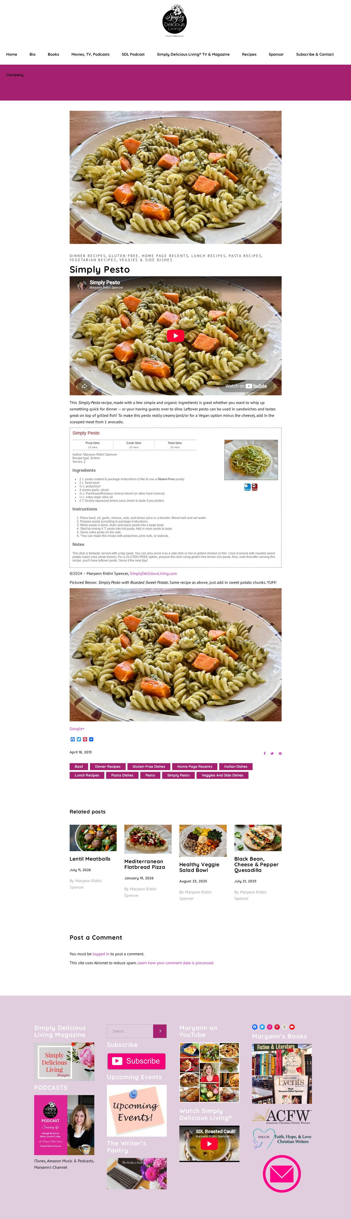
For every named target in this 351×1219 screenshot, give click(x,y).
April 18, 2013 (81, 752)
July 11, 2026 (80, 870)
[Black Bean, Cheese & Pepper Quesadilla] (258, 838)
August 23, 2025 (193, 881)
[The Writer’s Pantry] (137, 1173)
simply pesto (178, 775)
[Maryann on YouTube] (209, 1101)
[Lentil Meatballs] (93, 838)
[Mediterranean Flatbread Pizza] (148, 839)
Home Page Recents (165, 255)
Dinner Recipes (88, 255)
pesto (150, 775)
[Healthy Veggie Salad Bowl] (203, 841)
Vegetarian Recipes (93, 260)
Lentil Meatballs (90, 859)
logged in (101, 953)
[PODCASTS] (64, 1125)
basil (79, 766)
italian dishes (235, 766)
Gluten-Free (124, 255)
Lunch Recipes (208, 255)
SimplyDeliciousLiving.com (153, 573)
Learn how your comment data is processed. (175, 962)
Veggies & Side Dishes (146, 260)
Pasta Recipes (245, 255)
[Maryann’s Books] (282, 1102)
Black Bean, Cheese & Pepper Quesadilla (256, 864)
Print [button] (254, 489)
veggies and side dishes (222, 775)
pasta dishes (122, 775)
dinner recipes (108, 766)
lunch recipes (87, 775)
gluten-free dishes (149, 766)
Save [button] (247, 489)
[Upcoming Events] (137, 1111)
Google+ (77, 728)
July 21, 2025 (245, 881)
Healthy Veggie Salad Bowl (199, 867)
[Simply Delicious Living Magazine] (64, 1062)
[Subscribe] (137, 1061)
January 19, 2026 (139, 878)
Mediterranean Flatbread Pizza (144, 864)
